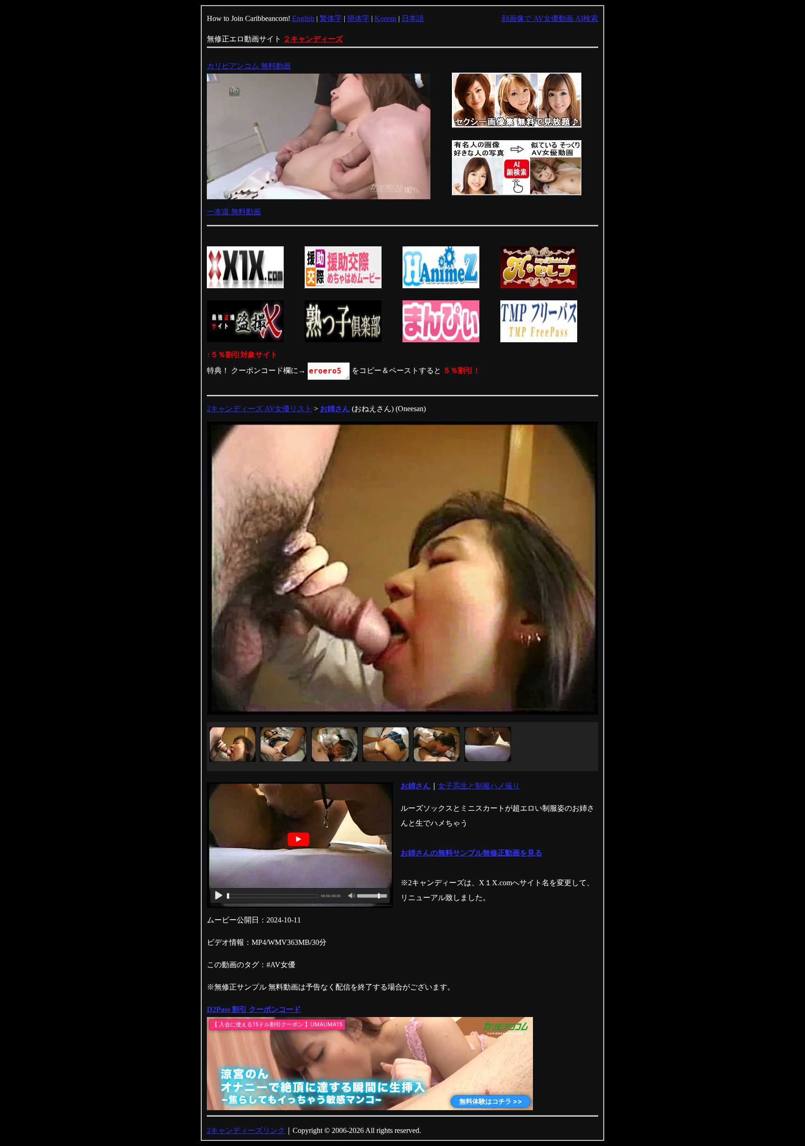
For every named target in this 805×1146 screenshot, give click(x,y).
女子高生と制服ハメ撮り (479, 786)
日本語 (413, 18)
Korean (385, 18)
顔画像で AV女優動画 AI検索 (550, 18)
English (303, 18)
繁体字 (331, 18)
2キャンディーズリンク (246, 1130)
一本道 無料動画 (234, 212)
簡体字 (358, 18)
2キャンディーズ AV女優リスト (259, 409)
